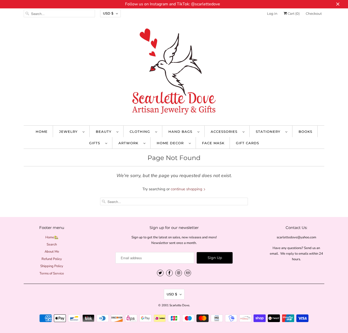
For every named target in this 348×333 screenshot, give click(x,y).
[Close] (230, 122)
